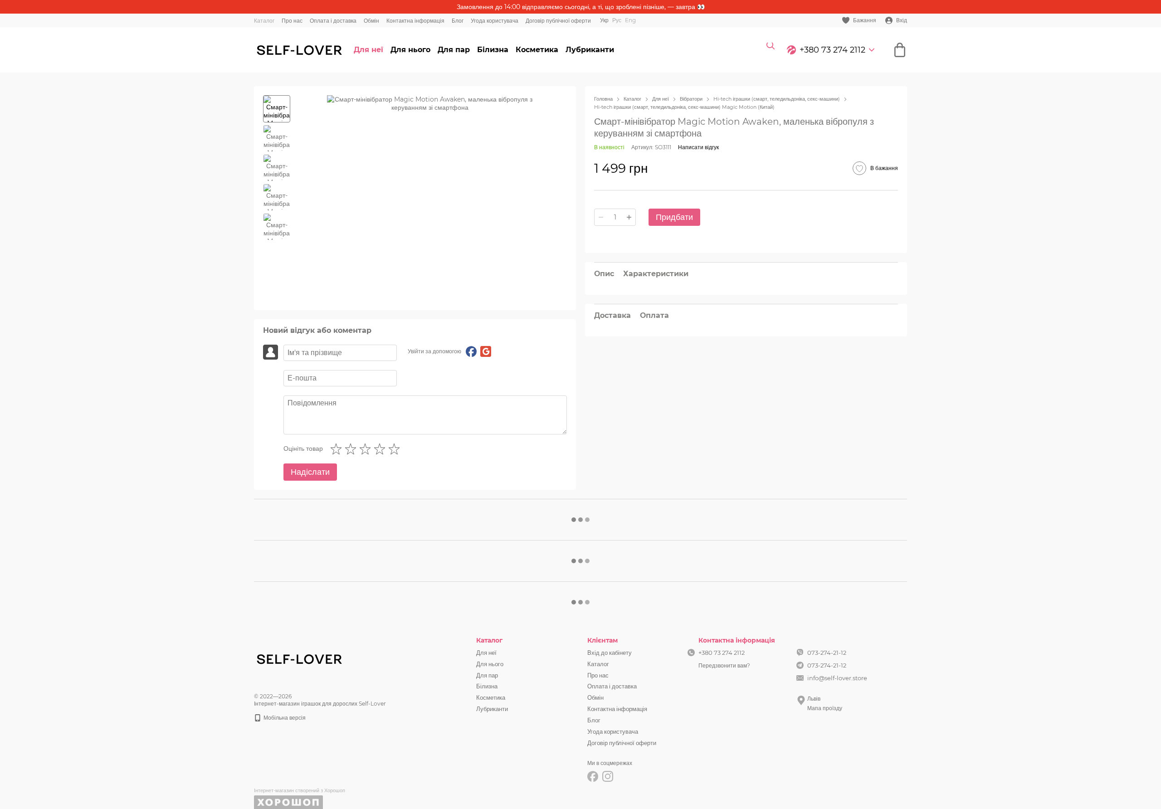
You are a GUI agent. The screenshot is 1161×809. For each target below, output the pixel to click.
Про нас (292, 20)
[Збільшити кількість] (629, 217)
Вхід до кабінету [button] (609, 652)
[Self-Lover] (299, 658)
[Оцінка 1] (338, 448)
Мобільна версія (284, 717)
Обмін (371, 20)
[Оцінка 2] (352, 448)
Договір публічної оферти (558, 20)
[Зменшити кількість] (601, 217)
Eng (630, 20)
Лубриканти (590, 49)
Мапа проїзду (824, 708)
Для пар (454, 49)
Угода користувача (494, 20)
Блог (457, 20)
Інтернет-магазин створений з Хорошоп (299, 790)
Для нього (410, 49)
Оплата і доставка (333, 20)
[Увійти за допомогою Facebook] (471, 351)
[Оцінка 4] (381, 448)
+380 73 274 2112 (832, 50)
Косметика (537, 49)
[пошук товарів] (770, 50)
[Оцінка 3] (367, 448)
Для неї (368, 49)
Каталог (264, 20)
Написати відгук (698, 147)
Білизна (492, 49)
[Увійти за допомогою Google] (485, 351)
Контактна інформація (415, 20)
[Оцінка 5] (396, 448)
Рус (616, 20)
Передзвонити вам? (724, 665)
